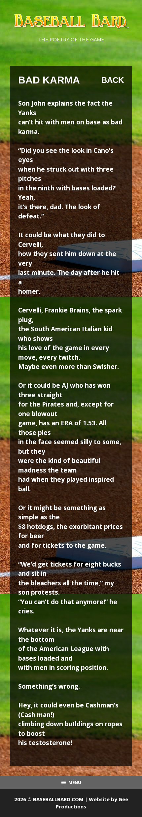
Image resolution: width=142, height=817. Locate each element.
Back (112, 80)
